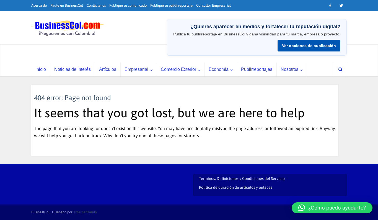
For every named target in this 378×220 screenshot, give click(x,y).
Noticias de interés (72, 69)
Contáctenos (96, 5)
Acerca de (39, 5)
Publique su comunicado (128, 5)
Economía (219, 69)
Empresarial (136, 69)
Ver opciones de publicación (309, 45)
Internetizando (85, 212)
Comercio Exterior (178, 69)
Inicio (40, 69)
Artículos (107, 69)
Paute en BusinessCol (66, 5)
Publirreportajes (256, 69)
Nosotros (289, 69)
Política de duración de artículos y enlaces (235, 187)
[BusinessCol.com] (67, 28)
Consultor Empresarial (213, 5)
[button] (332, 207)
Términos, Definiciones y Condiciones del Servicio (242, 178)
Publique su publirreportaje (171, 5)
